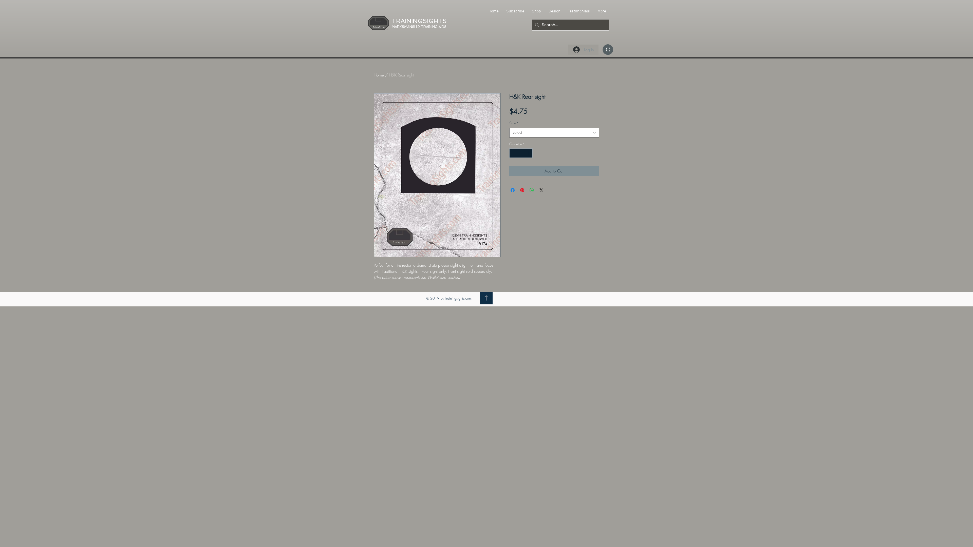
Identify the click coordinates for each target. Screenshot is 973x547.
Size (514, 123)
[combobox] (554, 133)
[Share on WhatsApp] (532, 190)
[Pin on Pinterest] (522, 190)
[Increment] (529, 153)
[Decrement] (513, 153)
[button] (608, 49)
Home (379, 75)
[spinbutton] (521, 153)
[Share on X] (541, 190)
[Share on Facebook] (513, 190)
